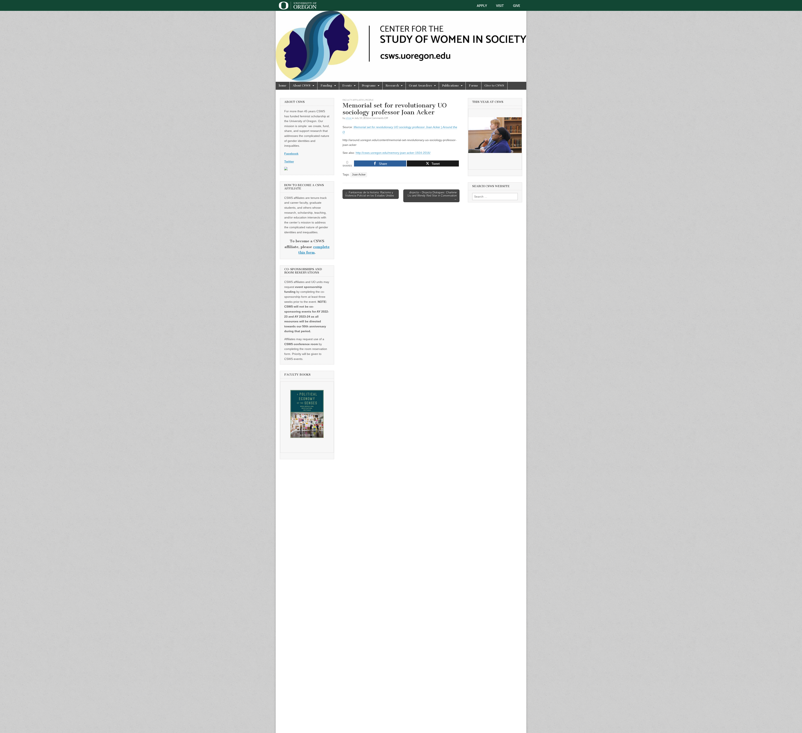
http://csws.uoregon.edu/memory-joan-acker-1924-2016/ (393, 152)
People (369, 99)
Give (516, 5)
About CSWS (302, 85)
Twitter (289, 161)
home (282, 85)
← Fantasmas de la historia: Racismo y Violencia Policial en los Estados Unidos (369, 194)
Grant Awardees (420, 85)
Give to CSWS (494, 85)
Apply (482, 5)
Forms (473, 85)
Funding (326, 85)
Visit (500, 5)
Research (392, 85)
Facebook (291, 153)
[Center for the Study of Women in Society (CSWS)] (401, 46)
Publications (450, 85)
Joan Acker (358, 174)
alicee (349, 118)
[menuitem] (484, 5)
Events (347, 85)
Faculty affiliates (353, 99)
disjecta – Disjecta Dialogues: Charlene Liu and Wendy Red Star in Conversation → (432, 196)
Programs (369, 85)
